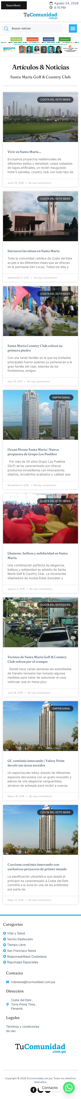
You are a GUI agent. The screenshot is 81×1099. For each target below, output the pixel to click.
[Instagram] (41, 1090)
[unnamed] (40, 53)
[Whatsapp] (69, 1088)
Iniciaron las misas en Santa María (34, 251)
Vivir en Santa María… (24, 152)
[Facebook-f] (33, 1090)
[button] (73, 28)
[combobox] (32, 28)
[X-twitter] (48, 1090)
